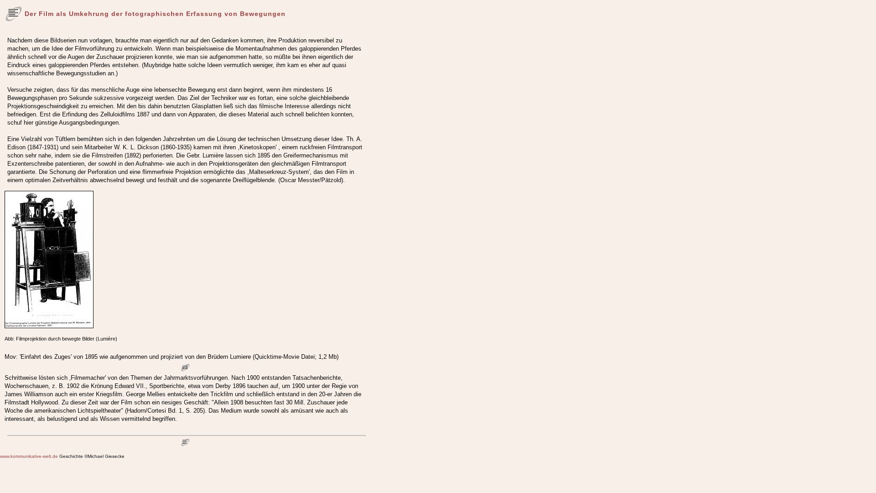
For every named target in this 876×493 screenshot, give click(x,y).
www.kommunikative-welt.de (29, 456)
